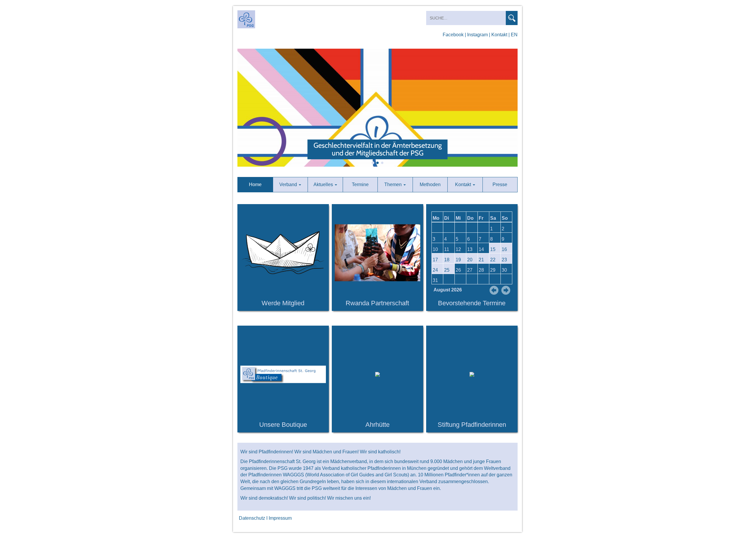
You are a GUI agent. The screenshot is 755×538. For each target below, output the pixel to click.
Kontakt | (500, 34)
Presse (500, 184)
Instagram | (478, 34)
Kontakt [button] (463, 184)
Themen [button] (393, 184)
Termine (360, 184)
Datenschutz (252, 518)
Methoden (430, 184)
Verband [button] (288, 184)
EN (514, 34)
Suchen (512, 18)
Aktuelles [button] (324, 184)
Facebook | (454, 34)
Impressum (280, 518)
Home (255, 184)
